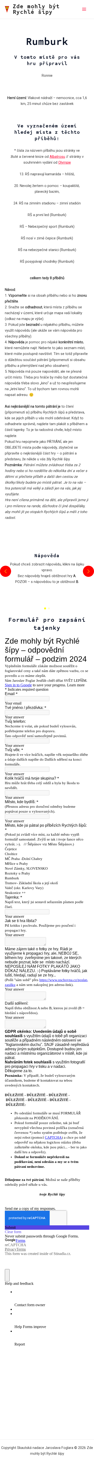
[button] (45, 608)
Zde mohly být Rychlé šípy (36, 9)
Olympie (64, 162)
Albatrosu (57, 156)
